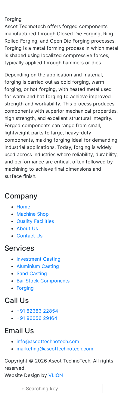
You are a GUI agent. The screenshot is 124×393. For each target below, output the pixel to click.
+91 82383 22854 (37, 311)
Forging (25, 288)
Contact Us (29, 236)
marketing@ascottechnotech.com (55, 349)
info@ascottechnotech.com (48, 341)
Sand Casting (32, 273)
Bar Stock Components (43, 281)
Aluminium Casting (38, 266)
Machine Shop (33, 214)
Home (23, 207)
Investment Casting (38, 259)
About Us (27, 228)
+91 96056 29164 (37, 318)
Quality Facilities (35, 221)
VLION (55, 375)
